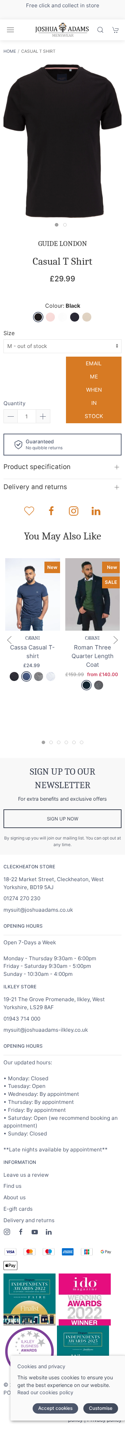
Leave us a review (26, 1175)
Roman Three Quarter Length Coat (93, 656)
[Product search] (100, 29)
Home (9, 51)
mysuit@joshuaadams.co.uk (38, 909)
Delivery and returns (35, 487)
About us (14, 1197)
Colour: (62, 306)
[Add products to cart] (115, 29)
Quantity (14, 403)
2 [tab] (66, 226)
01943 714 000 (21, 1018)
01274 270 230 (21, 898)
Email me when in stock (94, 389)
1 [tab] (58, 226)
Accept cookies (55, 1408)
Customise (100, 1408)
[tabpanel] (62, 141)
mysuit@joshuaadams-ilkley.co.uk (45, 1030)
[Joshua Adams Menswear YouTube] (34, 1231)
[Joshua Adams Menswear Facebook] (20, 1231)
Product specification (36, 467)
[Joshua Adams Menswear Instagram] (6, 1231)
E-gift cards (18, 1209)
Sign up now (62, 818)
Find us (12, 1186)
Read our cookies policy (45, 1392)
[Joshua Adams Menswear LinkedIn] (48, 1231)
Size (9, 333)
